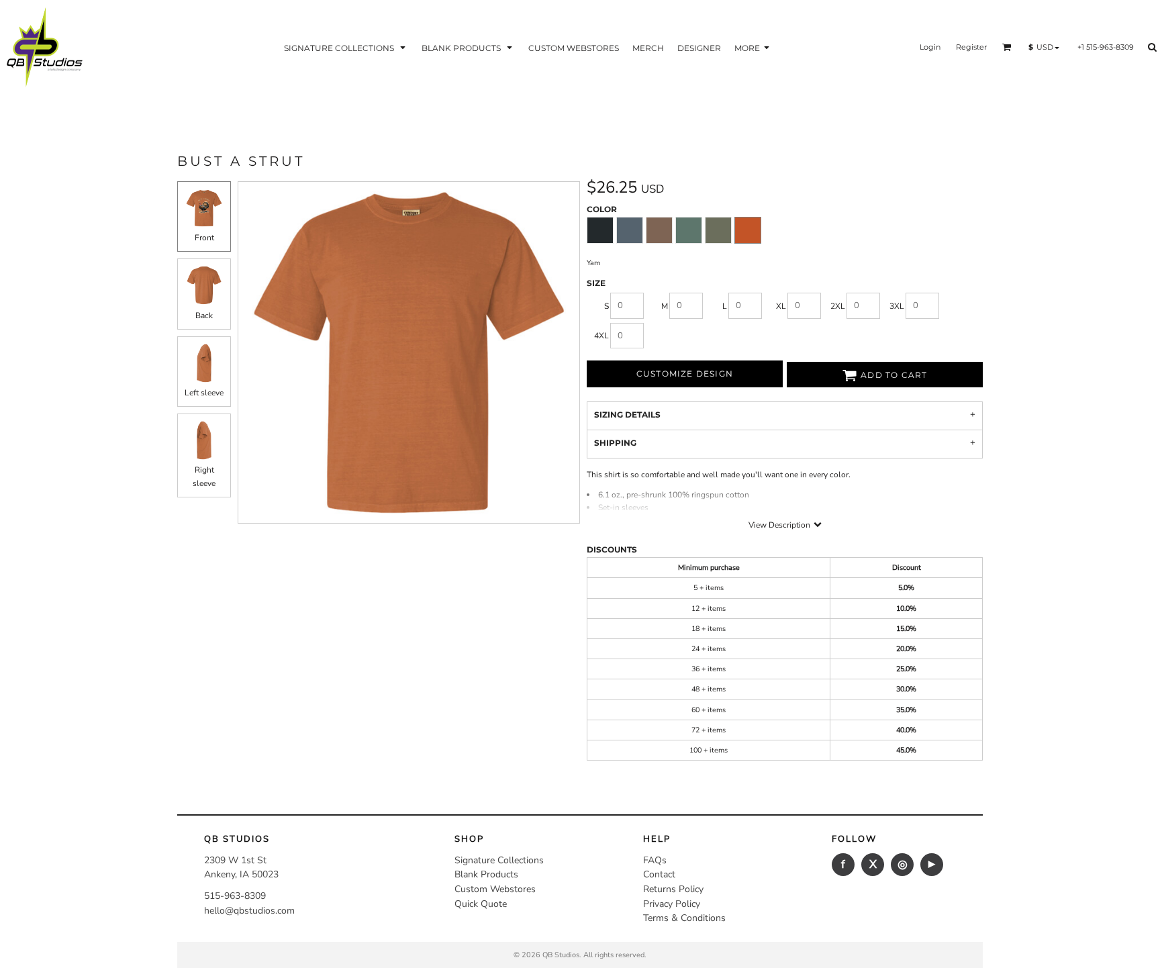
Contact (659, 874)
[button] (346, 47)
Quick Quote (480, 904)
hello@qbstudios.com (249, 910)
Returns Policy (673, 889)
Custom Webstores (495, 889)
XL (781, 306)
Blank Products (486, 874)
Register (971, 47)
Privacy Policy (671, 904)
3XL (896, 306)
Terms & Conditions (684, 918)
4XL (601, 335)
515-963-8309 (235, 895)
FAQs (655, 860)
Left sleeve (204, 392)
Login (930, 47)
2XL (837, 306)
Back (204, 315)
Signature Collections (499, 860)
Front (204, 237)
